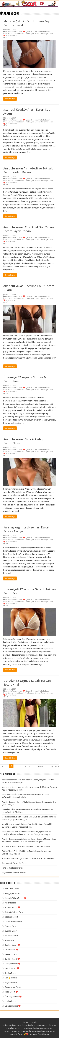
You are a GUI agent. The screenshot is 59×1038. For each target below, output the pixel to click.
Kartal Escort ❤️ (11, 950)
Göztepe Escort (11, 935)
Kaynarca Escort (11, 954)
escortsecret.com (25, 1028)
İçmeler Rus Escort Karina (12, 868)
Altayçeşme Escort (12, 893)
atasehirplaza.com (29, 1031)
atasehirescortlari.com (46, 1025)
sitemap (25, 1022)
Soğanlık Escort (11, 982)
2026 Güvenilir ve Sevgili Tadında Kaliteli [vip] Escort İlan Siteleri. (29, 858)
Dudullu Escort (44, 32)
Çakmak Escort (32, 32)
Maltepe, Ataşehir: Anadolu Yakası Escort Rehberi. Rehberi (26, 846)
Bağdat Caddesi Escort (14, 912)
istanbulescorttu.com (46, 1031)
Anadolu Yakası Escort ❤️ (15, 32)
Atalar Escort (10, 903)
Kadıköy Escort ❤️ (12, 945)
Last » (40, 766)
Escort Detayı (10, 99)
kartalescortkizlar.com (42, 1028)
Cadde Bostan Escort (14, 921)
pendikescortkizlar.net (27, 1025)
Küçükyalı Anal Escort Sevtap (14, 872)
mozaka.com (12, 1028)
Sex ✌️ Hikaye (11, 978)
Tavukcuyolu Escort (32, 34)
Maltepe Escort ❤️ (12, 964)
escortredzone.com (12, 1031)
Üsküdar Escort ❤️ (13, 1006)
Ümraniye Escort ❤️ (13, 996)
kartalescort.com (10, 1025)
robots (34, 1022)
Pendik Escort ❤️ (12, 968)
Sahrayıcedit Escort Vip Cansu (14, 863)
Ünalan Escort (11, 36)
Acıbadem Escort (12, 889)
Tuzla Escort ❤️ (11, 992)
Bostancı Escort (11, 917)
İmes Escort (8, 34)
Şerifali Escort (19, 34)
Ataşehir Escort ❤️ (12, 907)
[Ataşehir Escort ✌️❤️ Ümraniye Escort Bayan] (29, 4)
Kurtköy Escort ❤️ (12, 959)
